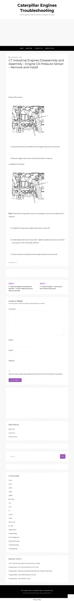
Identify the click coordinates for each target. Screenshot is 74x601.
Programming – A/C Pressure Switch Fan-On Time (23, 567)
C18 (10, 507)
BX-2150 (11, 499)
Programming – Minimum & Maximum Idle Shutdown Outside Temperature (30, 571)
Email (11, 350)
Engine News (12, 529)
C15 (10, 503)
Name (11, 340)
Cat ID (11, 514)
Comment (12, 309)
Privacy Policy (49, 48)
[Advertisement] (37, 32)
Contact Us (38, 48)
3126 (10, 480)
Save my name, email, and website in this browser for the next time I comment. (36, 374)
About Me (29, 48)
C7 (16, 262)
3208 (10, 488)
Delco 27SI (12, 522)
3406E (11, 495)
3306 (10, 491)
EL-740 (11, 526)
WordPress (48, 593)
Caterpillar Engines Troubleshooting (43, 590)
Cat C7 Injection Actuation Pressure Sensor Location (24, 563)
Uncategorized (13, 548)
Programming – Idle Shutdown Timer (19, 578)
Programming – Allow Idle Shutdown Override (22, 574)
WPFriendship (35, 593)
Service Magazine (14, 537)
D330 (10, 518)
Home (21, 48)
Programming (13, 533)
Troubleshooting (14, 545)
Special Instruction (14, 541)
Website (12, 361)
